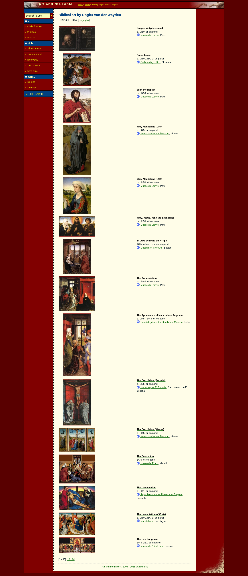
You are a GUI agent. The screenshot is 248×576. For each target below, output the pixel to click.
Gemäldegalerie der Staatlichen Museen (161, 322)
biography (84, 20)
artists (87, 5)
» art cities (30, 32)
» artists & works (33, 26)
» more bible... (32, 71)
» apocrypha (31, 59)
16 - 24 (71, 559)
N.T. (33, 93)
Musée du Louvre (149, 35)
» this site (30, 82)
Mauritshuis (146, 521)
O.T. (28, 93)
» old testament (33, 48)
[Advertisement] (210, 63)
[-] (43, 93)
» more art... (31, 37)
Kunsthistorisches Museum (154, 133)
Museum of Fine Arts (151, 247)
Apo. (38, 93)
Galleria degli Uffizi (150, 62)
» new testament (33, 54)
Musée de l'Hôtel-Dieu (151, 546)
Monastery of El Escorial (153, 387)
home (80, 5)
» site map (30, 87)
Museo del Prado (149, 463)
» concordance (32, 65)
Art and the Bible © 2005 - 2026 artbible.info (125, 566)
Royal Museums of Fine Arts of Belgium (161, 494)
